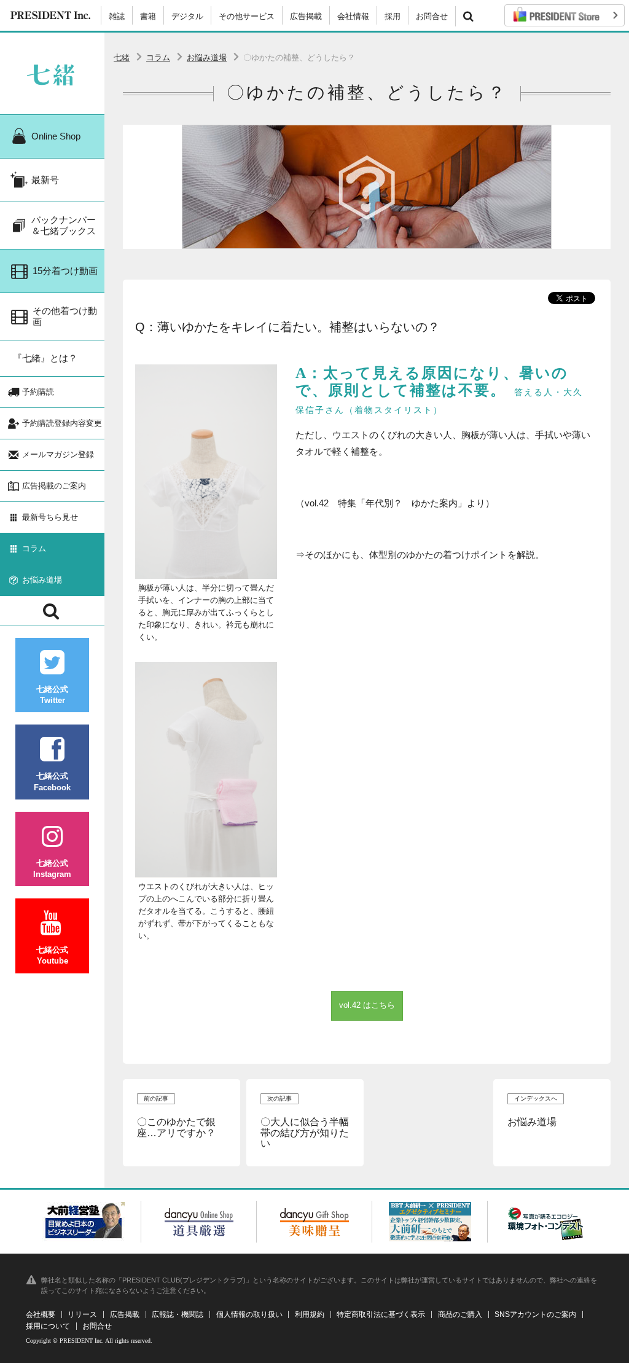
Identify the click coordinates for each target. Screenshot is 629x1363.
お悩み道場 (207, 57)
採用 (392, 16)
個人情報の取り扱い (249, 1314)
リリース (82, 1314)
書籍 (148, 16)
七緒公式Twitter (52, 695)
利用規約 (309, 1314)
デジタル (187, 16)
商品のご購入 (460, 1314)
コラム (158, 57)
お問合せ (432, 16)
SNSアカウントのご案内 (535, 1314)
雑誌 (117, 16)
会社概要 (40, 1314)
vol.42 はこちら (367, 1005)
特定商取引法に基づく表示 (381, 1314)
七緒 (122, 57)
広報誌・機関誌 (177, 1314)
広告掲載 (306, 16)
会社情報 (353, 16)
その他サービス (247, 16)
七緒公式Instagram (52, 868)
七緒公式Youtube (52, 955)
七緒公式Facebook (52, 781)
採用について (48, 1326)
